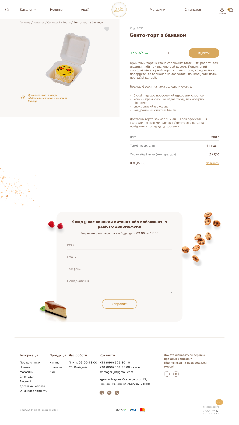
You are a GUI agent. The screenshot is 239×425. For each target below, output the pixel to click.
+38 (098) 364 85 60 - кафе (120, 367)
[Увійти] (222, 10)
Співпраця (193, 10)
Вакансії (25, 381)
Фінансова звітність (33, 390)
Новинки (57, 10)
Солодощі (53, 22)
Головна (25, 22)
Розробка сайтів (211, 407)
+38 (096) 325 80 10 (115, 362)
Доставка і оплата (32, 386)
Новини (25, 367)
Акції (85, 10)
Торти (67, 22)
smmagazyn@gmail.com (116, 372)
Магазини (157, 10)
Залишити (212, 163)
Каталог (38, 22)
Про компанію (30, 362)
